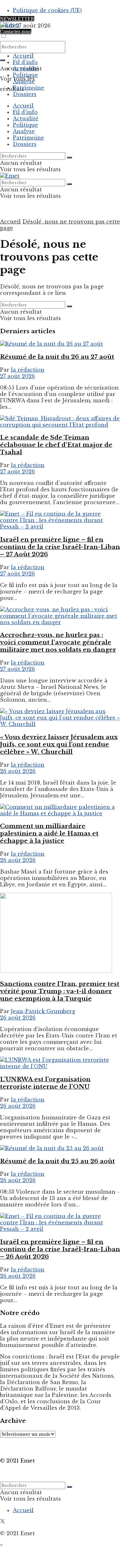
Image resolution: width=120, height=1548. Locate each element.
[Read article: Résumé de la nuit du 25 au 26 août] (60, 1148)
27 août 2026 (17, 376)
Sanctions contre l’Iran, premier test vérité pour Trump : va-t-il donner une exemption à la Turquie (59, 991)
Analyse (24, 81)
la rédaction (27, 370)
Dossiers (24, 94)
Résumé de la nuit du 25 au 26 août (57, 1161)
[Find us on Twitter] (2, 1522)
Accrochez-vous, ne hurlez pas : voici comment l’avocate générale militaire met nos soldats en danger (58, 642)
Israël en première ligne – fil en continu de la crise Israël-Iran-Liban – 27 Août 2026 (60, 547)
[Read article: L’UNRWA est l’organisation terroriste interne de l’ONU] (60, 1063)
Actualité (25, 68)
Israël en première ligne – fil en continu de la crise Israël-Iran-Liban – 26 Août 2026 (60, 1249)
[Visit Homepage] (10, 25)
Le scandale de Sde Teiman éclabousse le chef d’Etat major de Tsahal (56, 445)
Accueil (23, 55)
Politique (25, 75)
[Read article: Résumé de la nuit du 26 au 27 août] (60, 344)
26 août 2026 (18, 771)
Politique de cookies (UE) (47, 10)
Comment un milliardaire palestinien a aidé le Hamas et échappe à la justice (49, 833)
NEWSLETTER (17, 18)
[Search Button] (2, 60)
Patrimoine (28, 88)
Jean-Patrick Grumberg (43, 1011)
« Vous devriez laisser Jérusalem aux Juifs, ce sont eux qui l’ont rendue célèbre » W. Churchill (59, 744)
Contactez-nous (15, 31)
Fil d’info (25, 62)
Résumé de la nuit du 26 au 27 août (57, 356)
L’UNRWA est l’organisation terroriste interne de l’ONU (45, 1083)
